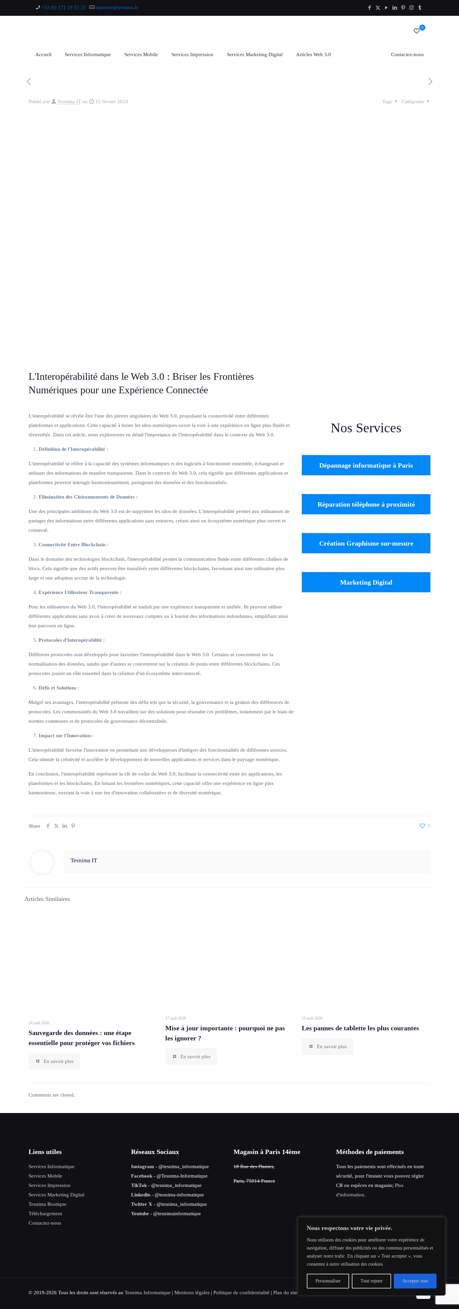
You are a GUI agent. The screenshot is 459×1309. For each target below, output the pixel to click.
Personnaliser (328, 1280)
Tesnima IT (69, 101)
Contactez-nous (45, 1223)
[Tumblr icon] (419, 7)
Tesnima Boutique (48, 1204)
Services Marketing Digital (56, 1194)
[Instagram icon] (411, 7)
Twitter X (141, 1204)
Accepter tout (415, 1280)
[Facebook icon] (369, 7)
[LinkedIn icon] (394, 7)
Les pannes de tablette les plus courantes (360, 1028)
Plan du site (285, 1292)
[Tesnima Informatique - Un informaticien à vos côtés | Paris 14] (112, 31)
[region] (372, 1256)
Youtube (140, 1213)
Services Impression (50, 1185)
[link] (366, 384)
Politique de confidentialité (241, 1292)
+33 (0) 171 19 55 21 (63, 7)
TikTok (139, 1185)
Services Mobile (45, 1176)
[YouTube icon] (386, 7)
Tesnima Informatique (148, 1292)
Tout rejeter (372, 1280)
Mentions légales (192, 1292)
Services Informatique (52, 1166)
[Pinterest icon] (403, 7)
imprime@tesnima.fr (116, 7)
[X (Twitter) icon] (377, 7)
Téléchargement (45, 1213)
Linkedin (140, 1194)
